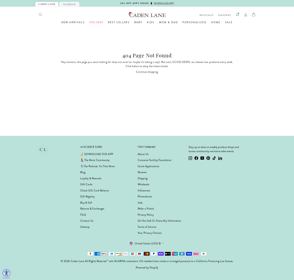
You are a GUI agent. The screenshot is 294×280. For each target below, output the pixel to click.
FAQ (83, 215)
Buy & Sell (86, 203)
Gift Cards (86, 184)
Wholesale (207, 15)
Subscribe (224, 15)
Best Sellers (119, 22)
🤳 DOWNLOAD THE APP (96, 154)
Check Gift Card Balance (94, 190)
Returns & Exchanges (92, 209)
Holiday (96, 22)
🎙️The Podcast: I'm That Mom (97, 166)
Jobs (140, 203)
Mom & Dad (168, 22)
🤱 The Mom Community (95, 160)
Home (216, 22)
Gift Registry (87, 196)
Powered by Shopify (147, 268)
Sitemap (85, 227)
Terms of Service (147, 227)
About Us (143, 154)
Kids (151, 22)
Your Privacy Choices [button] (150, 233)
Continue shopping (147, 72)
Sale (229, 22)
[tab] (46, 4)
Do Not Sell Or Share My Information (159, 221)
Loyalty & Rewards (90, 178)
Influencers (144, 190)
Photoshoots (145, 196)
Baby (138, 22)
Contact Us (86, 221)
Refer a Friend (146, 209)
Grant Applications (148, 166)
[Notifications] (237, 14)
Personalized (194, 22)
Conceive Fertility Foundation (154, 160)
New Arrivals (73, 22)
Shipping (143, 178)
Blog (82, 172)
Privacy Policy (146, 215)
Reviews (142, 172)
